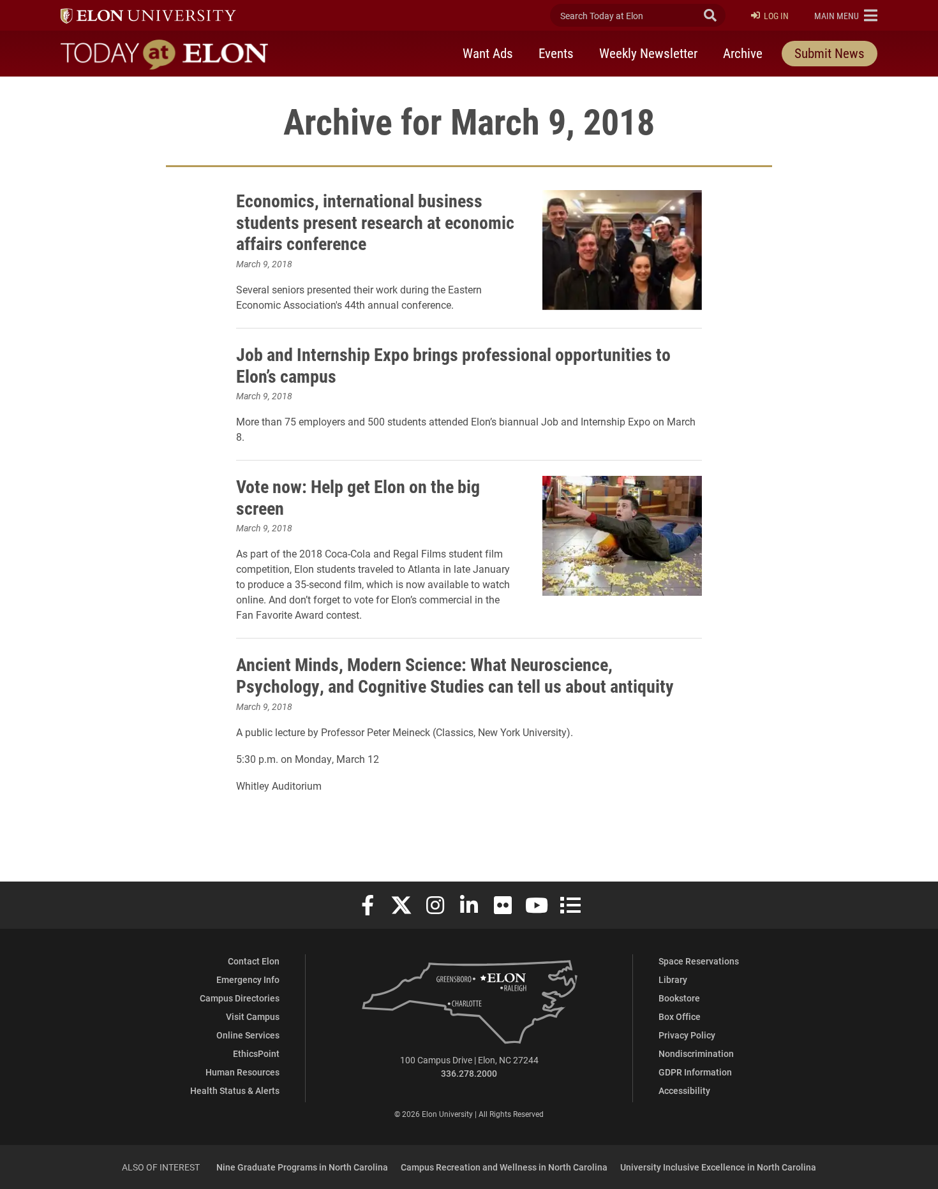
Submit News (829, 53)
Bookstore (679, 998)
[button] (845, 15)
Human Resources (242, 1072)
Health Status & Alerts (234, 1090)
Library (673, 979)
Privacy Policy (687, 1035)
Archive (743, 53)
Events (556, 53)
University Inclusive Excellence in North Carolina (718, 1167)
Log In (776, 16)
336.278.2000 (469, 1073)
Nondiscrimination (696, 1053)
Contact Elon (253, 961)
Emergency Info (247, 979)
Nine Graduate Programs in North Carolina (302, 1167)
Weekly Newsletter (648, 53)
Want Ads (488, 53)
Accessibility (684, 1090)
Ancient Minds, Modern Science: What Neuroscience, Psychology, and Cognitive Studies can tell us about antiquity (455, 675)
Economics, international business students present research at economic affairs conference (375, 221)
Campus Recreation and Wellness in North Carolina (504, 1167)
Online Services (247, 1035)
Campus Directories (239, 998)
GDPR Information (695, 1072)
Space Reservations (699, 961)
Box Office (680, 1016)
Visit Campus (252, 1016)
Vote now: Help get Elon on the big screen (358, 497)
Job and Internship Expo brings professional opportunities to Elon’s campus (453, 365)
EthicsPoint (256, 1053)
